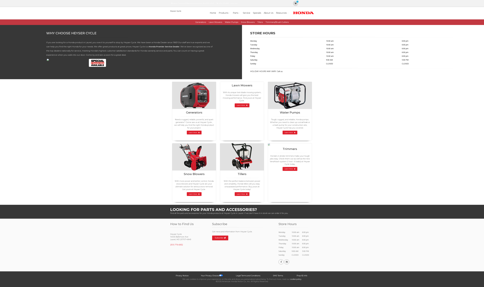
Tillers (260, 22)
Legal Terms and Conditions (248, 276)
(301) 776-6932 (224, 3)
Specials (257, 13)
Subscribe (219, 238)
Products (223, 13)
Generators (200, 22)
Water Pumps (231, 22)
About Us (268, 13)
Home (213, 13)
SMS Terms (278, 276)
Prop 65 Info (302, 276)
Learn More (193, 132)
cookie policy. (296, 279)
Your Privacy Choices (210, 276)
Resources (281, 13)
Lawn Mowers (215, 22)
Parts (235, 13)
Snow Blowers (248, 22)
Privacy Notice (182, 276)
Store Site (234, 3)
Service (246, 13)
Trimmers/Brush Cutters (277, 22)
